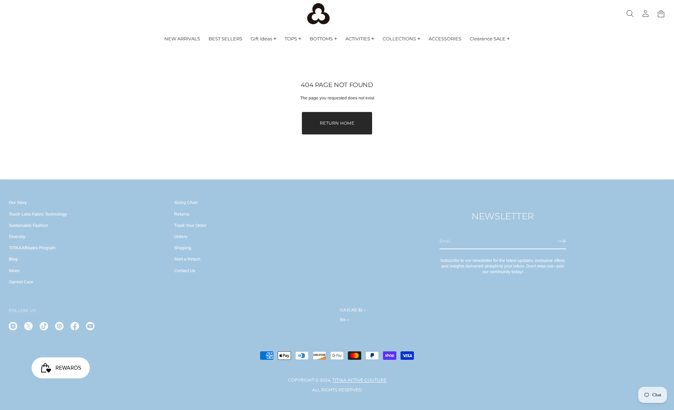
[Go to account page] (645, 13)
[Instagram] (13, 326)
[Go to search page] (630, 13)
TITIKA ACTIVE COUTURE (359, 380)
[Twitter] (28, 326)
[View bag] (661, 13)
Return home (337, 123)
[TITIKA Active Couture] (318, 13)
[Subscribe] (561, 241)
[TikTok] (44, 326)
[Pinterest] (59, 326)
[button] (630, 13)
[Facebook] (74, 326)
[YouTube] (90, 326)
